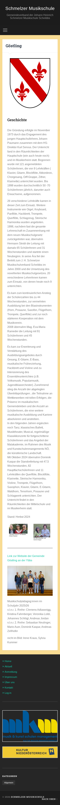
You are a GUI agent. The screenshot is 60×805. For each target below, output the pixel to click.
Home (8, 661)
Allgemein (8, 783)
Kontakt (9, 687)
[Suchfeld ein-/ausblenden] (55, 30)
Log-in (8, 692)
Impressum (11, 676)
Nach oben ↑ (50, 799)
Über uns (10, 682)
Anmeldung (11, 671)
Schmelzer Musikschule (30, 8)
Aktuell (8, 666)
